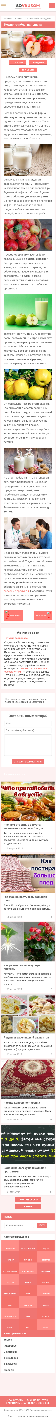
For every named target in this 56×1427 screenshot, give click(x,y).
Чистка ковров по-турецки (22, 1102)
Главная (8, 18)
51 (51, 1191)
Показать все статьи (30, 1200)
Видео (8, 1339)
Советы (9, 1369)
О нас (10, 1416)
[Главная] (28, 5)
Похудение (38, 62)
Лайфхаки (10, 1351)
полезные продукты (16, 591)
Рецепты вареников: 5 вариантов (26, 1037)
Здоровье (17, 62)
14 (51, 1119)
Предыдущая (16, 615)
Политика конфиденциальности (32, 1416)
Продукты (28, 70)
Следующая (41, 615)
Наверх (28, 1206)
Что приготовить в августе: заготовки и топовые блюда (23, 826)
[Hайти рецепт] (52, 5)
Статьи (18, 18)
